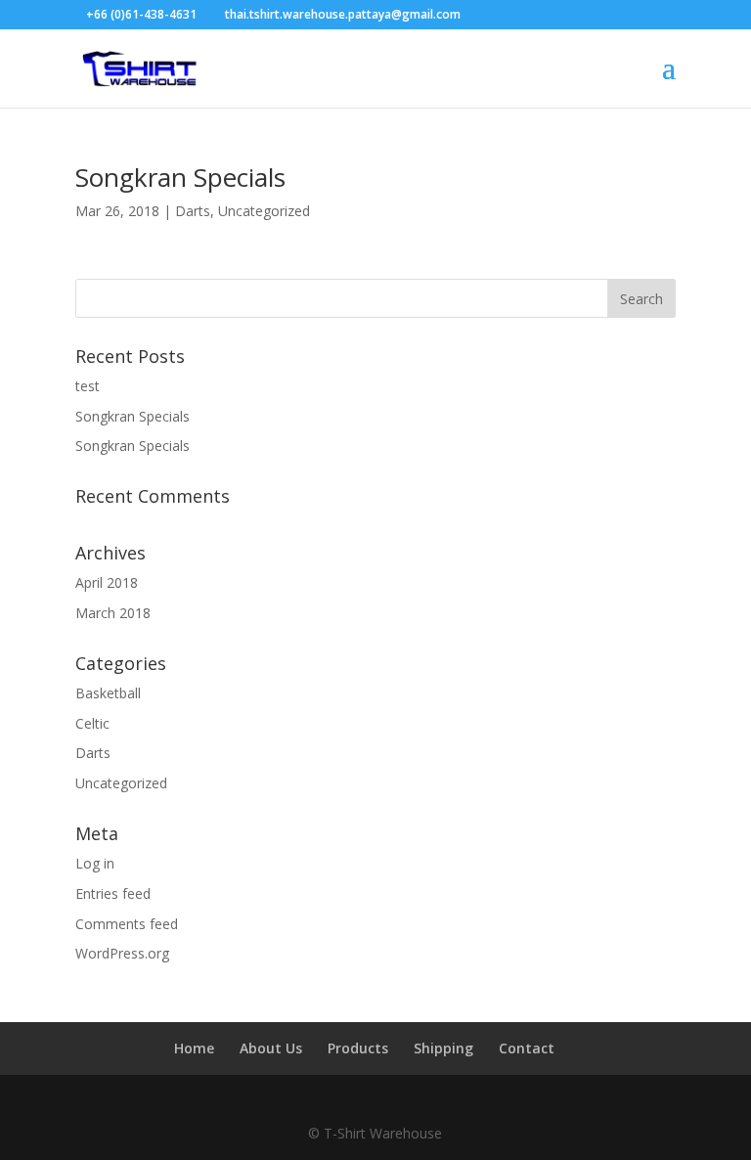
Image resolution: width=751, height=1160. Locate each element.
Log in (94, 863)
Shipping (443, 1048)
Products (358, 1048)
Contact (526, 1048)
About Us (271, 1048)
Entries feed (113, 893)
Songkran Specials (180, 177)
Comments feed (126, 924)
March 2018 (113, 612)
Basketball (108, 693)
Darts (192, 210)
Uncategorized (264, 210)
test (87, 386)
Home (194, 1048)
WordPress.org (122, 953)
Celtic (92, 723)
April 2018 (106, 582)
